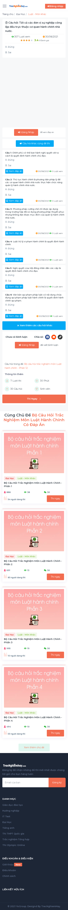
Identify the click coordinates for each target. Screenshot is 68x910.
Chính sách (9, 876)
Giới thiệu (11, 864)
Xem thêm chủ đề (34, 747)
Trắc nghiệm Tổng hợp (15, 839)
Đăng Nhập (27, 132)
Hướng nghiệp (10, 810)
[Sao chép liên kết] (60, 337)
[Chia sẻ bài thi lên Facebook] (48, 337)
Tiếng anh (8, 827)
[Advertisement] (34, 93)
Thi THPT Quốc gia (13, 833)
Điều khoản (9, 870)
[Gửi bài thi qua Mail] (54, 337)
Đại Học (7, 822)
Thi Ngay (32, 398)
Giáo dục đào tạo (12, 805)
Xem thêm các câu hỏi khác (36, 325)
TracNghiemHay (50, 906)
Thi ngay (55, 498)
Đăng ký (57, 782)
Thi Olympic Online (13, 845)
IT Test (6, 816)
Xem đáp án (15, 171)
